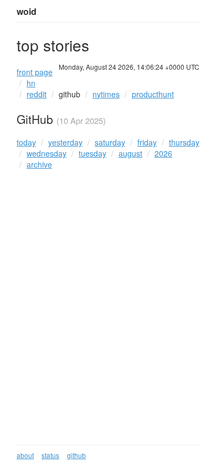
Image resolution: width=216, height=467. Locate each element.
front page (35, 71)
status (50, 455)
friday (147, 142)
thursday (184, 142)
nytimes (106, 94)
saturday (110, 142)
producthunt (153, 94)
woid (27, 12)
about (25, 455)
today (26, 142)
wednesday (46, 153)
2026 (163, 153)
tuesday (92, 153)
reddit (37, 94)
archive (39, 164)
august (130, 153)
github (69, 94)
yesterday (65, 142)
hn (31, 83)
